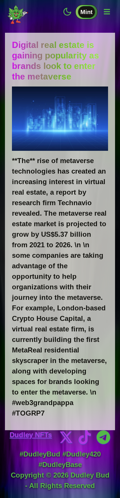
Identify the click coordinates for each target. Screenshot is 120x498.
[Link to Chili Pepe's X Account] (66, 437)
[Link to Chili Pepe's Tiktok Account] (85, 437)
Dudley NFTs (31, 435)
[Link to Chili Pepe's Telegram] (103, 437)
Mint (86, 12)
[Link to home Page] (17, 13)
